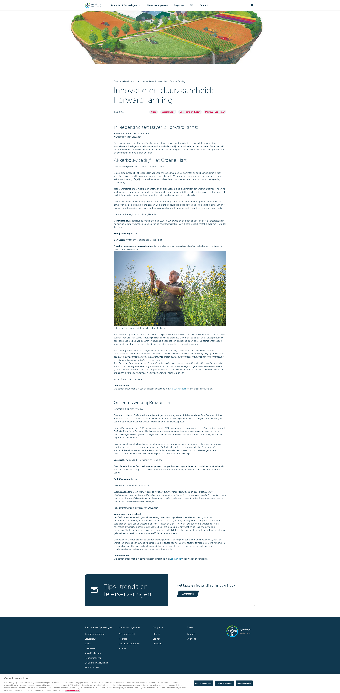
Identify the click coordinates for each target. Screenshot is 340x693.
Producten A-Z (92, 667)
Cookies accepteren (203, 683)
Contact (204, 5)
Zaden (88, 643)
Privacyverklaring (72, 690)
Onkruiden (158, 643)
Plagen (156, 634)
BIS (191, 5)
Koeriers (123, 638)
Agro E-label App (93, 653)
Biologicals (90, 638)
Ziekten (156, 638)
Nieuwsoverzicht (127, 634)
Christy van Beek (178, 388)
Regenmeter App (93, 658)
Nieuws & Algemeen (157, 5)
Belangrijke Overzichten (96, 662)
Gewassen (90, 648)
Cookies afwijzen (244, 683)
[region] (170, 683)
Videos (122, 648)
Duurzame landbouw (129, 643)
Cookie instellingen (224, 683)
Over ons (191, 638)
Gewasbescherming (95, 634)
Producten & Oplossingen (126, 5)
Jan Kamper (176, 558)
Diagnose (179, 5)
